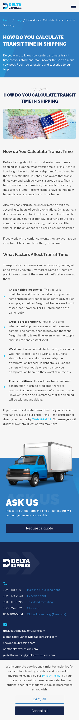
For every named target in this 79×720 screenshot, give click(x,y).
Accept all (39, 711)
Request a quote (39, 528)
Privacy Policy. (51, 676)
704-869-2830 (13, 596)
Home (7, 20)
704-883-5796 (13, 602)
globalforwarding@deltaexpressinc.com (29, 655)
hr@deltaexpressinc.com (19, 643)
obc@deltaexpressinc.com (20, 649)
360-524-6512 (12, 608)
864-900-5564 (13, 614)
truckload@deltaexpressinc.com (24, 631)
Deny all (39, 699)
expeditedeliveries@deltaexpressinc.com (30, 637)
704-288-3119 (41, 419)
